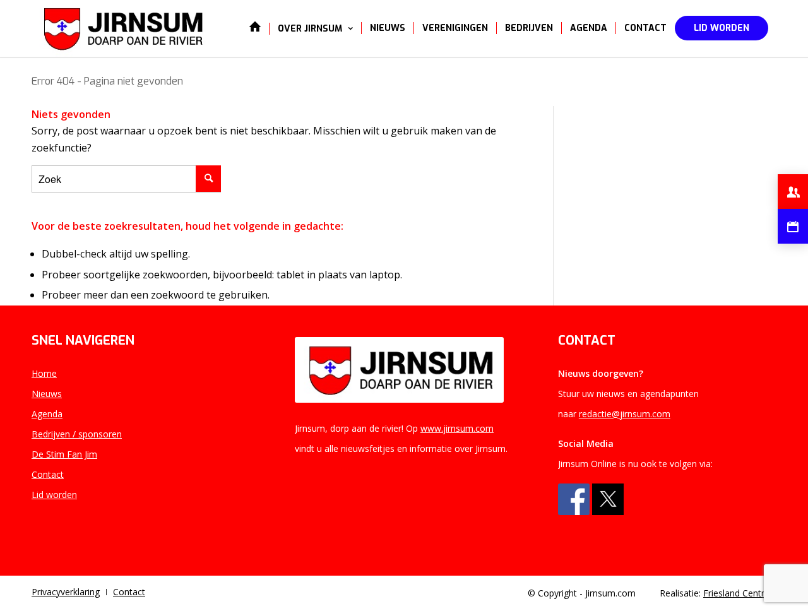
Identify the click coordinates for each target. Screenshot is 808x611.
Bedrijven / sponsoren (77, 434)
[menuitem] (255, 28)
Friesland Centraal (739, 593)
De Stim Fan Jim (64, 454)
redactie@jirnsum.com (624, 414)
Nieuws (47, 394)
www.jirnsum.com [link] (457, 428)
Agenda (47, 414)
